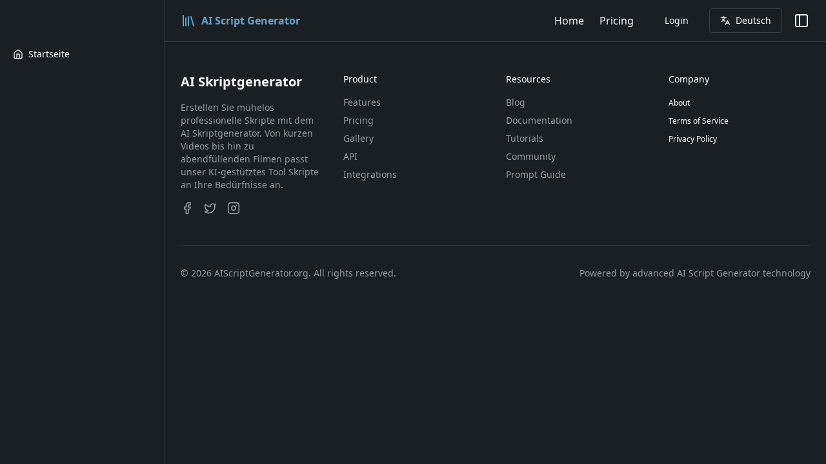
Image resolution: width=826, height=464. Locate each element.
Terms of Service (699, 120)
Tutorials (524, 138)
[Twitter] (210, 208)
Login (677, 20)
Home (569, 21)
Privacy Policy (693, 138)
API (350, 156)
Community (531, 156)
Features (362, 102)
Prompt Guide (536, 174)
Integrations (370, 174)
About (679, 102)
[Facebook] (187, 208)
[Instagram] (233, 208)
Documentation (539, 120)
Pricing (616, 21)
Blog (515, 102)
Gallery (358, 138)
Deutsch (753, 20)
